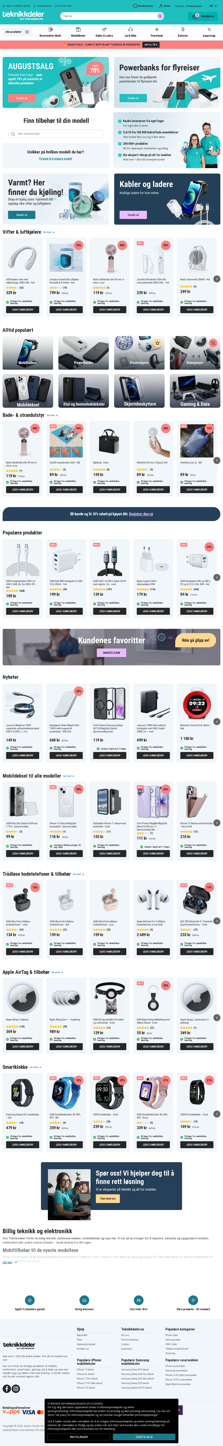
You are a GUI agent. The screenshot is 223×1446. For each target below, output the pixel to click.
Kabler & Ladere (104, 35)
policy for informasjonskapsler (77, 1415)
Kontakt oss (83, 1348)
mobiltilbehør (20, 1257)
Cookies (125, 1344)
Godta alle (144, 1437)
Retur (79, 1339)
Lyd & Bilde (130, 35)
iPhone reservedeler (175, 1366)
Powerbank (157, 35)
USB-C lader (171, 1344)
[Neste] (216, 278)
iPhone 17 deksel (85, 1369)
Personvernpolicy (130, 1339)
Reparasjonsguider (86, 1344)
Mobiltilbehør (78, 35)
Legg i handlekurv (22, 309)
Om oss (125, 1335)
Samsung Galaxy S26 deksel (135, 1369)
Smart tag (170, 1353)
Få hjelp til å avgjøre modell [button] (55, 158)
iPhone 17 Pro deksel (87, 1378)
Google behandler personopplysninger (136, 1415)
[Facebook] (7, 1388)
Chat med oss (108, 1198)
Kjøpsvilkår (82, 1335)
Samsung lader (173, 1339)
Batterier (183, 35)
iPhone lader (172, 1335)
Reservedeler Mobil (50, 35)
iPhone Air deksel (85, 1374)
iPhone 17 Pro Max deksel (89, 1383)
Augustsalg (209, 35)
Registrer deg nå (141, 514)
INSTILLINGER (79, 1437)
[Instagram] (16, 1388)
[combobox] (112, 16)
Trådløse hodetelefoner (177, 1348)
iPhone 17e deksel (86, 1387)
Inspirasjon (126, 1348)
